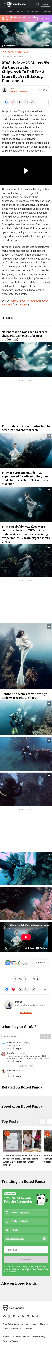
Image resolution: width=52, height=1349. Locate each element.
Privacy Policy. (11, 1271)
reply (18, 1048)
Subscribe (26, 1259)
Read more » (26, 1012)
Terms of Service (11, 1341)
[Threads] (28, 1316)
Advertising (31, 1324)
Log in (45, 4)
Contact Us (16, 1329)
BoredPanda (16, 4)
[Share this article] (46, 102)
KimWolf (11, 1053)
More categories (15, 1238)
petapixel (23, 304)
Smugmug (34, 300)
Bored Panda (13, 1308)
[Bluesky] (23, 1316)
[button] (42, 1121)
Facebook (7, 304)
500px (44, 300)
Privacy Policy (38, 1337)
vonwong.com (18, 300)
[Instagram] (9, 1316)
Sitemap (28, 1329)
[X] (18, 1316)
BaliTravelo (12, 1042)
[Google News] (37, 1316)
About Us (44, 1324)
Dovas (11, 88)
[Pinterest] (14, 1316)
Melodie (11, 1070)
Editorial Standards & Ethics (16, 1337)
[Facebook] (4, 1316)
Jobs (5, 1329)
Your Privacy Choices (13, 1324)
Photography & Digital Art (16, 52)
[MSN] (33, 1316)
